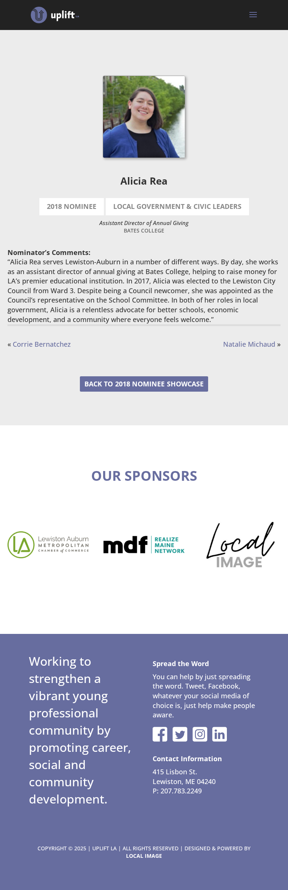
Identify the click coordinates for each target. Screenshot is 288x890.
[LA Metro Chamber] (48, 545)
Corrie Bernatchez (42, 344)
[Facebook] (160, 734)
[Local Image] (240, 545)
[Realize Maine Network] (144, 544)
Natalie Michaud (249, 344)
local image (144, 855)
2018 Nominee (140, 383)
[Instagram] (199, 734)
